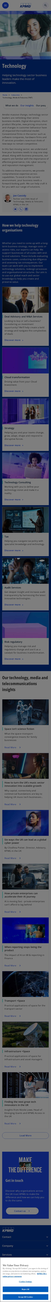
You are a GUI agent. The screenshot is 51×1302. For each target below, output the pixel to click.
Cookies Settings (25, 1282)
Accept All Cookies (25, 1297)
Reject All (25, 1289)
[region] (25, 1279)
